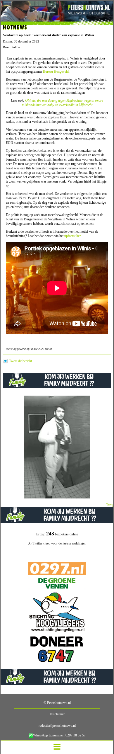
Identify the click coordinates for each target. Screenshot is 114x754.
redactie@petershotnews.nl (57, 726)
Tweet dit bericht (20, 361)
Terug (110, 505)
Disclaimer (57, 714)
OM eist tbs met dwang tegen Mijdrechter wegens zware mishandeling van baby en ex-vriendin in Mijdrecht (62, 102)
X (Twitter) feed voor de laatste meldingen (57, 543)
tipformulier (72, 236)
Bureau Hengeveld (56, 71)
